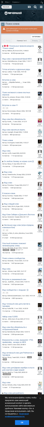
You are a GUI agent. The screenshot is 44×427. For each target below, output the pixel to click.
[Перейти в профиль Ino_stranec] (40, 94)
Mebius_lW (11, 50)
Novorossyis (11, 111)
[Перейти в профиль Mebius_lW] (40, 47)
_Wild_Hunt (11, 319)
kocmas (10, 196)
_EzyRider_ (10, 282)
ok (22, 423)
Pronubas (10, 185)
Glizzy (9, 357)
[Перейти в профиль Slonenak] (40, 81)
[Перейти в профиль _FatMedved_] (40, 70)
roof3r (9, 153)
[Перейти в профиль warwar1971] (40, 291)
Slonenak (10, 261)
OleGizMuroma (12, 61)
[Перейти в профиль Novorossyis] (40, 106)
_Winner (10, 271)
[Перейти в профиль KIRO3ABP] (40, 244)
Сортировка (36, 36)
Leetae (9, 72)
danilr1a (10, 372)
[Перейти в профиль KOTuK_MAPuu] (40, 120)
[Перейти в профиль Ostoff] (40, 341)
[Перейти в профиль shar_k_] (40, 173)
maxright (10, 132)
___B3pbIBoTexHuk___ (14, 82)
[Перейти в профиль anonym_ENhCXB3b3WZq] (40, 216)
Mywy (9, 164)
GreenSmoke (11, 174)
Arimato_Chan (12, 385)
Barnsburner (11, 332)
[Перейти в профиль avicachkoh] (40, 305)
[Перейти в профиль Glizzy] (40, 354)
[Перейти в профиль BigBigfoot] (40, 131)
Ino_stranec (11, 97)
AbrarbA (10, 248)
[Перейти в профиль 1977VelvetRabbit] (40, 162)
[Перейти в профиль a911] (40, 184)
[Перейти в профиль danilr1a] (40, 369)
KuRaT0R (10, 308)
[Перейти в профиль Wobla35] (40, 318)
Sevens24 (10, 217)
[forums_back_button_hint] (3, 24)
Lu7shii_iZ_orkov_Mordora (16, 233)
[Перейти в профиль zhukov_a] (40, 270)
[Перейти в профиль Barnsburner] (40, 328)
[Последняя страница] (40, 40)
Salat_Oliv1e (11, 206)
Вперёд (35, 41)
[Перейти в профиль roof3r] (40, 152)
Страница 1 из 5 (22, 40)
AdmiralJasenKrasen (14, 296)
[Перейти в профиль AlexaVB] (40, 60)
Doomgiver (11, 142)
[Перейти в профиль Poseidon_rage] (40, 384)
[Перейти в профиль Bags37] (40, 280)
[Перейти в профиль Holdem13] (40, 194)
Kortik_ (9, 121)
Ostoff (9, 344)
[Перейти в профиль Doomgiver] (40, 141)
